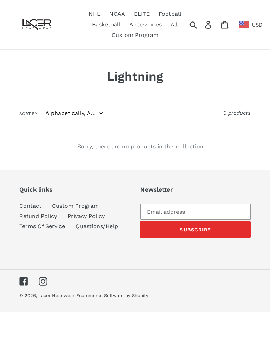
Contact (30, 205)
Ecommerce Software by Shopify (112, 295)
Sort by (28, 113)
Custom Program (75, 205)
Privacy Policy (86, 216)
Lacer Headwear (56, 295)
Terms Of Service (42, 226)
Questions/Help (97, 226)
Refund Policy (38, 216)
